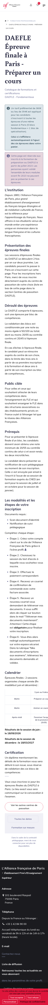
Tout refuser (33, 997)
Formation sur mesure (23, 827)
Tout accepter (16, 997)
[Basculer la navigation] (44, 6)
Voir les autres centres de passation (24, 807)
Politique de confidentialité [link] (32, 1001)
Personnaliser (10, 1001)
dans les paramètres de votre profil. (22, 980)
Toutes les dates (23, 819)
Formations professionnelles (23, 21)
